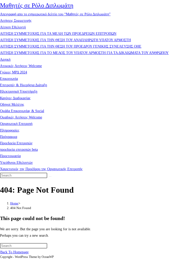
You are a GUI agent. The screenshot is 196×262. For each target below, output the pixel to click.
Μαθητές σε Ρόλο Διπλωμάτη (37, 5)
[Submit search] (50, 176)
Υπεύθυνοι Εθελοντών (16, 163)
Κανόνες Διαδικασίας (15, 98)
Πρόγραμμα (8, 137)
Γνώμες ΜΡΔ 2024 (13, 72)
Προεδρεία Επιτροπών (16, 143)
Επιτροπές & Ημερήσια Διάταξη (23, 85)
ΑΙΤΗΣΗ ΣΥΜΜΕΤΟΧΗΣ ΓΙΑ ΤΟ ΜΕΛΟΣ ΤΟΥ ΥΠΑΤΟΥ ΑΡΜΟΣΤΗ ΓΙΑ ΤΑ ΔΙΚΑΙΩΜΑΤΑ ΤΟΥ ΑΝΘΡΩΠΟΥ (84, 53)
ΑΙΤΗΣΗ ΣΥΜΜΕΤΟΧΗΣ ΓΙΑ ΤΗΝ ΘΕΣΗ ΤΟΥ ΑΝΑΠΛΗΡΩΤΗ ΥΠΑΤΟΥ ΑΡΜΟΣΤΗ (65, 40)
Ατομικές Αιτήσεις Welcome (21, 66)
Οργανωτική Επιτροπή (16, 124)
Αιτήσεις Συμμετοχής (16, 21)
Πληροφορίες (9, 130)
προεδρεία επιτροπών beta (19, 149)
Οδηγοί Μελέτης (12, 104)
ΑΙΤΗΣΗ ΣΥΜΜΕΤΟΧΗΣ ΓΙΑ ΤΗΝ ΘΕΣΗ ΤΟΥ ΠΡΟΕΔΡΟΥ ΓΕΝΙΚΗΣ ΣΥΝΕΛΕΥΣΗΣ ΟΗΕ (70, 46)
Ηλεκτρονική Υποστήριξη (18, 91)
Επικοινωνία (9, 79)
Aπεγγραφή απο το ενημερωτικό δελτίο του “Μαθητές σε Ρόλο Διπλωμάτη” (55, 14)
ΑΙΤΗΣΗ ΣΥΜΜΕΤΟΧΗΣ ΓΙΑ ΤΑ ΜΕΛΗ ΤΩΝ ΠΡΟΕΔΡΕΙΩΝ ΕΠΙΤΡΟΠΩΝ (58, 34)
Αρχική (5, 59)
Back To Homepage (14, 252)
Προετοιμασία (10, 156)
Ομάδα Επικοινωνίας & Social (22, 111)
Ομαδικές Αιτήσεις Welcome (21, 117)
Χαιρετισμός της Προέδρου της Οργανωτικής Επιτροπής (41, 169)
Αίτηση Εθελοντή (13, 27)
